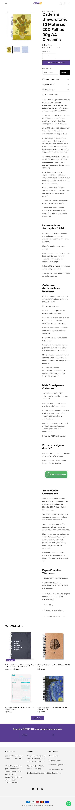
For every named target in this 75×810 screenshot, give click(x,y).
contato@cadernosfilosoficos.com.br (47, 773)
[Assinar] (53, 735)
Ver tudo (37, 718)
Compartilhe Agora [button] (51, 94)
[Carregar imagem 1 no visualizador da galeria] (8, 49)
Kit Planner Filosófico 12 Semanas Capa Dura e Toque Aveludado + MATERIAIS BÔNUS (20, 665)
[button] (6, 3)
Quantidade (46, 51)
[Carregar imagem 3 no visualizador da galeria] (25, 49)
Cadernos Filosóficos (32, 805)
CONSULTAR (65, 72)
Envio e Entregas (55, 760)
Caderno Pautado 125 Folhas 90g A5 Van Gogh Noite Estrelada (53, 708)
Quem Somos (53, 756)
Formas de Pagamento (56, 765)
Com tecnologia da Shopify (45, 805)
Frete (44, 48)
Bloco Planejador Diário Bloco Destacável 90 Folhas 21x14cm (19, 708)
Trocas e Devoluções (56, 769)
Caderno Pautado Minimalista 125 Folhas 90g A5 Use (54, 665)
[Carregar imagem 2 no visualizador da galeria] (17, 49)
